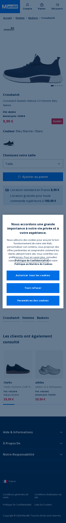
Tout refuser (33, 288)
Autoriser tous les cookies (33, 275)
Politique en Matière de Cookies (33, 264)
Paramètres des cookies (33, 300)
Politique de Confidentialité (31, 260)
